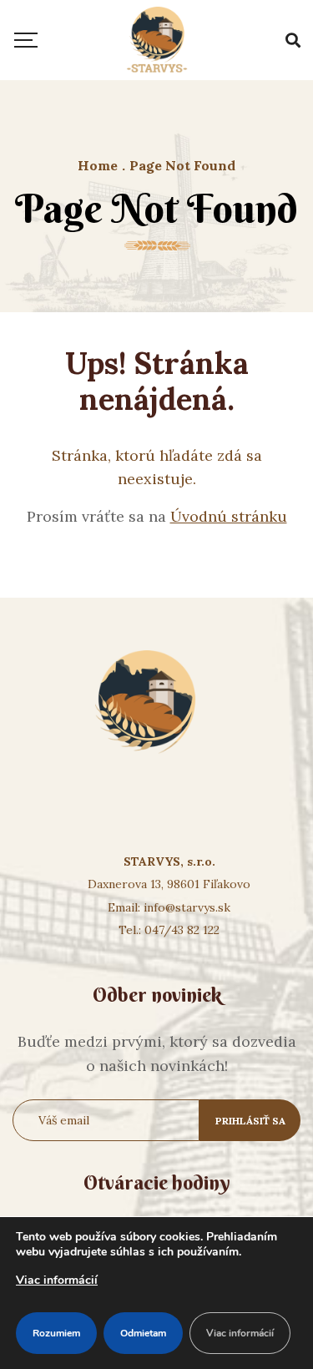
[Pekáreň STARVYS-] (157, 40)
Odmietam (143, 1333)
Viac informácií (57, 1280)
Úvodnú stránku (228, 516)
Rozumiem (56, 1333)
